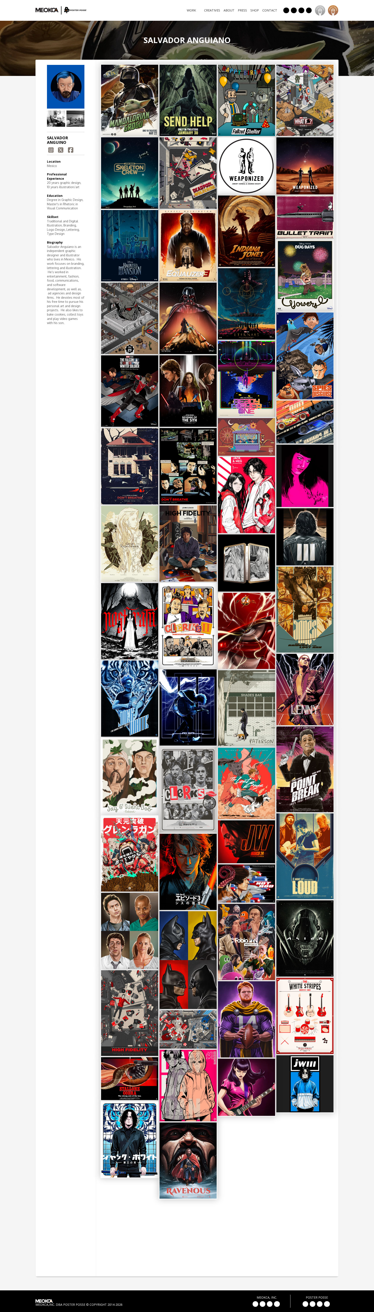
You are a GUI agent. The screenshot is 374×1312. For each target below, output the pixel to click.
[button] (56, 119)
